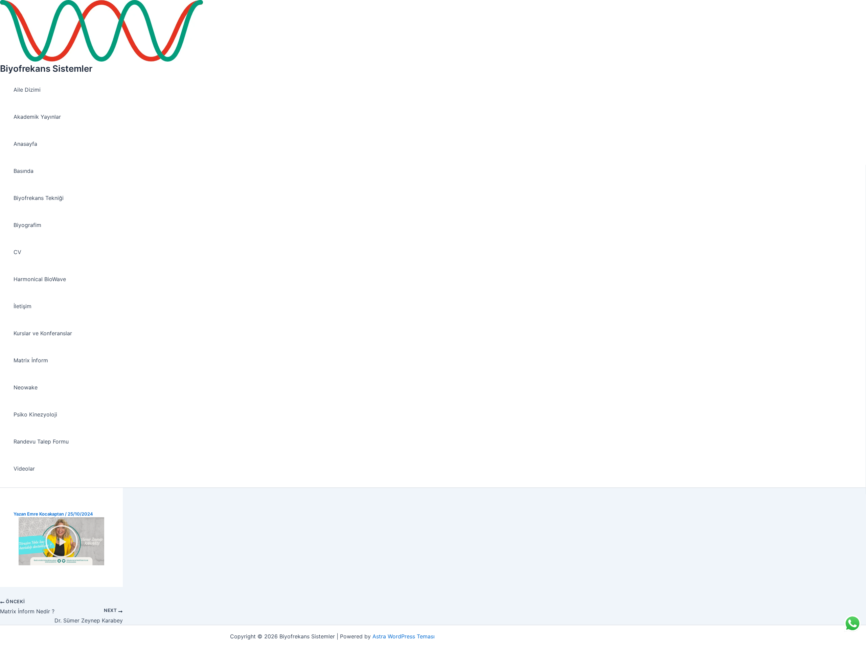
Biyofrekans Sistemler (46, 68)
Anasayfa (25, 143)
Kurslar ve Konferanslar (43, 333)
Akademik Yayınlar (37, 116)
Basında (23, 170)
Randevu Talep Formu (41, 441)
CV (17, 252)
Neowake (26, 387)
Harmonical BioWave (40, 279)
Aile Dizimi (27, 89)
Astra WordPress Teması (403, 636)
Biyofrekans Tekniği (39, 198)
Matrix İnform (31, 360)
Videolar (24, 468)
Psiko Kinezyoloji (35, 414)
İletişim (22, 306)
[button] (61, 541)
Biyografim (27, 225)
